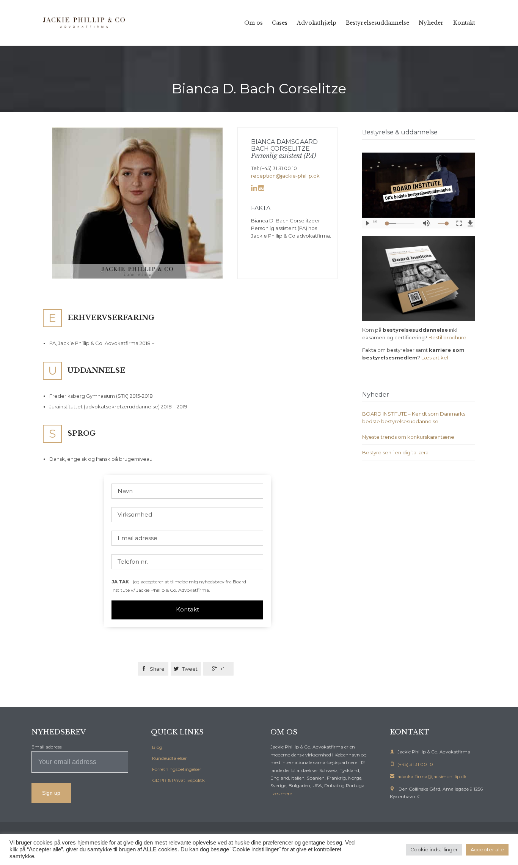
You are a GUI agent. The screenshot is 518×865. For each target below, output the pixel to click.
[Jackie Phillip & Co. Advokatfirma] (84, 23)
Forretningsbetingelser (176, 769)
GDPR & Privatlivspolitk (178, 780)
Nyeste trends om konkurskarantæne (408, 437)
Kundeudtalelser (169, 758)
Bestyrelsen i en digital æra (395, 452)
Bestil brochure (447, 337)
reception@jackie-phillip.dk (285, 176)
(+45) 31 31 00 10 (411, 764)
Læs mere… (282, 793)
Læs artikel (434, 358)
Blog (157, 747)
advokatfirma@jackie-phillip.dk (428, 776)
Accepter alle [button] (487, 849)
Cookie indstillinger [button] (434, 849)
